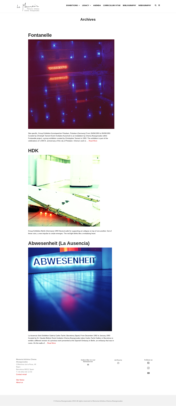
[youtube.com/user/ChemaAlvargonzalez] (148, 373)
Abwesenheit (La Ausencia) (59, 243)
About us (19, 382)
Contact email (21, 374)
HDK (33, 150)
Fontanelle (40, 35)
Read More (93, 141)
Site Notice (20, 380)
